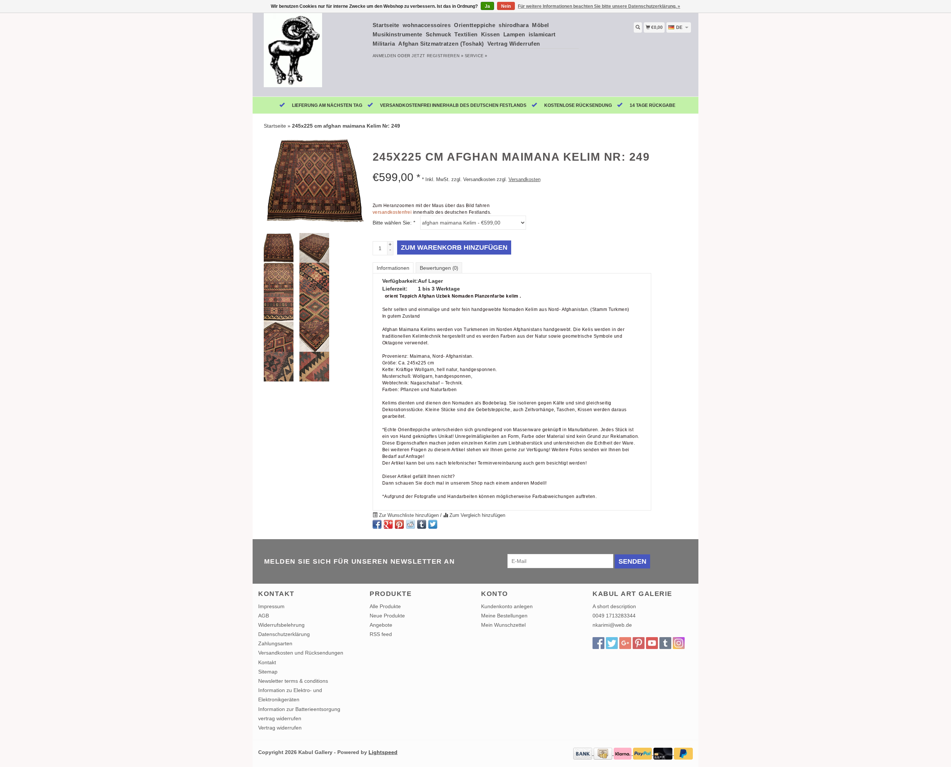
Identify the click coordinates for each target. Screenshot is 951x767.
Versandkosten (525, 179)
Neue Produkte (387, 616)
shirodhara (514, 25)
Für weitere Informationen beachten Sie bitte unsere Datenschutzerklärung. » (599, 6)
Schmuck (438, 34)
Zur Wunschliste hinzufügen (408, 515)
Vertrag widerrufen (280, 728)
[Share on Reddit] (410, 524)
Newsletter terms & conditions (293, 681)
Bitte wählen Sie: (394, 223)
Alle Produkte (385, 606)
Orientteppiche (474, 25)
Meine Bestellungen (504, 616)
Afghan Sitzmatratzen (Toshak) (441, 43)
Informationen (393, 268)
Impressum (271, 606)
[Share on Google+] (388, 524)
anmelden (384, 55)
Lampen (514, 34)
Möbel (540, 25)
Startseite (386, 25)
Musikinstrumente (397, 34)
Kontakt (267, 662)
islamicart (542, 34)
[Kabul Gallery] (312, 54)
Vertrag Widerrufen (513, 43)
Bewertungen (439, 268)
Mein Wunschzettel (503, 625)
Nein (506, 6)
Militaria (384, 43)
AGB (263, 616)
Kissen (490, 34)
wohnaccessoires (427, 25)
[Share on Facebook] (377, 524)
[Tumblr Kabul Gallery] (665, 643)
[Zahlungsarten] (583, 753)
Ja (487, 6)
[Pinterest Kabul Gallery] (639, 643)
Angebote (381, 625)
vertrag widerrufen (279, 718)
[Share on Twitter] (432, 524)
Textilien (466, 34)
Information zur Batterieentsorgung (299, 709)
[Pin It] (399, 524)
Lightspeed (383, 752)
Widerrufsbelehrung (281, 625)
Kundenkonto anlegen (507, 606)
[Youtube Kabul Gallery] (652, 643)
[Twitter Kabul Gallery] (612, 643)
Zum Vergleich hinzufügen (476, 515)
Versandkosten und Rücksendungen (300, 653)
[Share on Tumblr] (421, 524)
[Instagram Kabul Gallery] (679, 643)
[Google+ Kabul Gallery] (625, 643)
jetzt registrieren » (437, 55)
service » (476, 55)
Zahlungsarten (275, 643)
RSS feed (381, 634)
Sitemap (267, 672)
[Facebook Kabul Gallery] (598, 643)
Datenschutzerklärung (284, 634)
